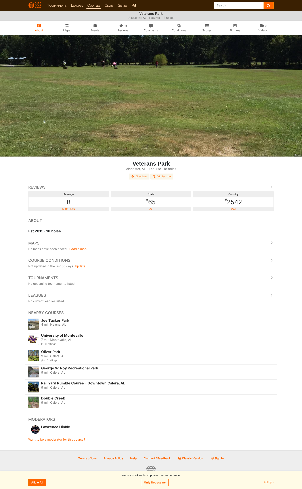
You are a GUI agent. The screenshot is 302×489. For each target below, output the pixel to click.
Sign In (219, 458)
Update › (81, 266)
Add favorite (164, 176)
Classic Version (192, 458)
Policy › (269, 482)
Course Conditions (49, 260)
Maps (33, 243)
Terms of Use (87, 458)
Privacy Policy (113, 458)
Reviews (37, 187)
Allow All (37, 482)
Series (122, 5)
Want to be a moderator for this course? (56, 439)
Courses (93, 5)
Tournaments (57, 5)
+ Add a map (77, 249)
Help (133, 458)
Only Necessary (155, 482)
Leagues (77, 5)
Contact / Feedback (157, 458)
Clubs (109, 5)
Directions (141, 176)
